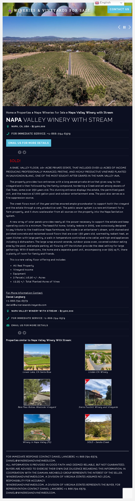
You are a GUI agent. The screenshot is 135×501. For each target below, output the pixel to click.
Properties (24, 112)
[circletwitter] (24, 153)
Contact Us (119, 9)
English (105, 2)
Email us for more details (28, 143)
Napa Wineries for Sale (49, 112)
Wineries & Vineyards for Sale (49, 11)
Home (10, 112)
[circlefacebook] (19, 153)
